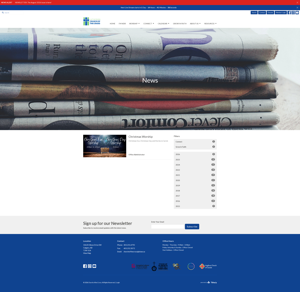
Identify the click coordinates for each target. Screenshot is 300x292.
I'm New (122, 23)
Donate (270, 12)
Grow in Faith (179, 23)
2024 (195, 165)
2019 (195, 185)
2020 (195, 180)
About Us (194, 23)
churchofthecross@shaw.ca (134, 252)
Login (118, 282)
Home (112, 23)
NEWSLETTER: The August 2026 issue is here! (33, 2)
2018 (195, 190)
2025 (195, 159)
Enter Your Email (157, 222)
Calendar (162, 23)
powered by (207, 284)
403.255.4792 (129, 245)
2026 (195, 154)
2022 (195, 170)
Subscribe (192, 226)
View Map (87, 253)
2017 (195, 196)
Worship (133, 23)
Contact (262, 12)
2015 (195, 206)
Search (254, 12)
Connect (147, 23)
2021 (195, 175)
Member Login (281, 12)
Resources (209, 23)
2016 (195, 201)
